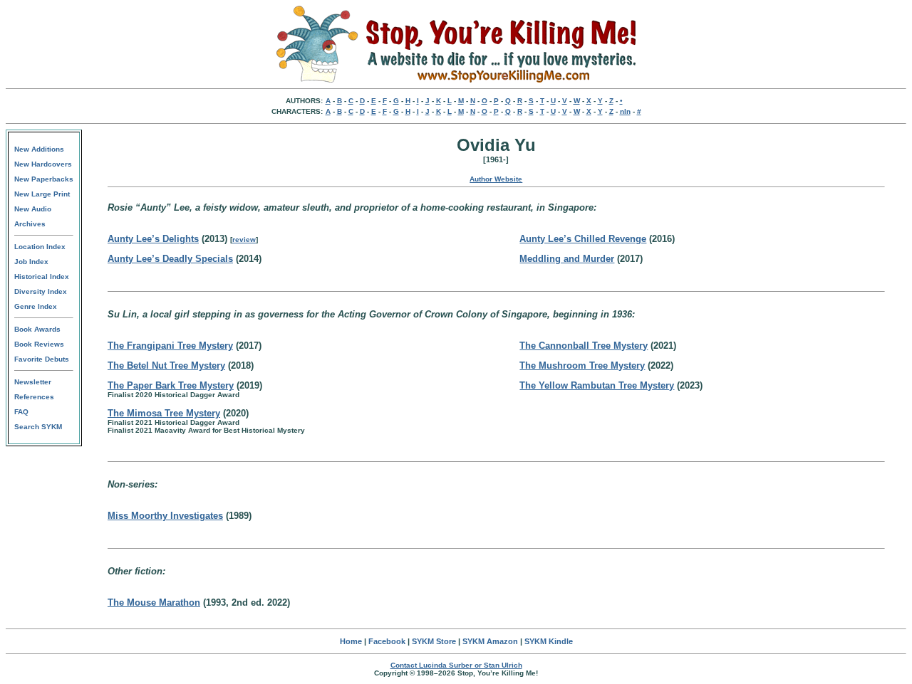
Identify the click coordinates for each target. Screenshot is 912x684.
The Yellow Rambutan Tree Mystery (596, 385)
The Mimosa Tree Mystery (164, 413)
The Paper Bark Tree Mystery (171, 385)
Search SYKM (38, 427)
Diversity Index (40, 291)
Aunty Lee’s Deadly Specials (170, 258)
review (244, 239)
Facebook (386, 641)
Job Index (31, 261)
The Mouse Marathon (154, 602)
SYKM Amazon (490, 641)
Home (351, 641)
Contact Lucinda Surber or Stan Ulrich (456, 665)
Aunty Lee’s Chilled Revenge (582, 238)
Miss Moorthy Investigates (165, 515)
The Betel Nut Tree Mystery (166, 365)
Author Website (496, 179)
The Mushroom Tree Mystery (582, 365)
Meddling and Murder (566, 258)
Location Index (40, 247)
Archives (30, 224)
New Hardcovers (43, 164)
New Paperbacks (43, 179)
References (34, 397)
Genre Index (35, 306)
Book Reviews (39, 344)
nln (625, 111)
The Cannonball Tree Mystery (583, 345)
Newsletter (32, 382)
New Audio (32, 209)
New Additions (39, 149)
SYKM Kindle (548, 641)
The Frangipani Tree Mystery (170, 345)
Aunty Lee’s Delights (153, 238)
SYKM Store (434, 641)
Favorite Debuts (41, 359)
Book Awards (37, 329)
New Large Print (42, 194)
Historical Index (41, 276)
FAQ (21, 412)
